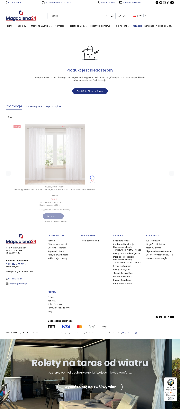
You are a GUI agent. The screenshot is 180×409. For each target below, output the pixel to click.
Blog (50, 311)
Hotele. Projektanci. (122, 276)
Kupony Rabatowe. (122, 280)
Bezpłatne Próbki (121, 240)
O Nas (51, 297)
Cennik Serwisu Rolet (123, 273)
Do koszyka (53, 216)
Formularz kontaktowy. (59, 307)
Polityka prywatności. (58, 254)
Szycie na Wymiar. (122, 266)
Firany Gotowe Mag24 (156, 258)
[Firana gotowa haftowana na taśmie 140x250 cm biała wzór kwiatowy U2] (55, 154)
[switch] (171, 398)
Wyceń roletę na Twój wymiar (90, 387)
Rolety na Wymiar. (122, 269)
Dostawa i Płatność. (57, 247)
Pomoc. (51, 240)
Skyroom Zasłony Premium (159, 251)
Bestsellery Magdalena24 (158, 254)
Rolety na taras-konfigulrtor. (127, 253)
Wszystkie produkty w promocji (42, 106)
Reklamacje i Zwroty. (58, 258)
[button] (112, 15)
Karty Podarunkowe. (123, 283)
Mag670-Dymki (153, 247)
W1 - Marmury (153, 240)
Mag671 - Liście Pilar (155, 244)
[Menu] (175, 379)
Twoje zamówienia (90, 240)
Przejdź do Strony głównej (90, 91)
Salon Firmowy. (55, 304)
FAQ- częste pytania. (58, 244)
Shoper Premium (128, 333)
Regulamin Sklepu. (57, 251)
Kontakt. (52, 300)
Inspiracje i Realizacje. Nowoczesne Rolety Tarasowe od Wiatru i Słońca (127, 247)
